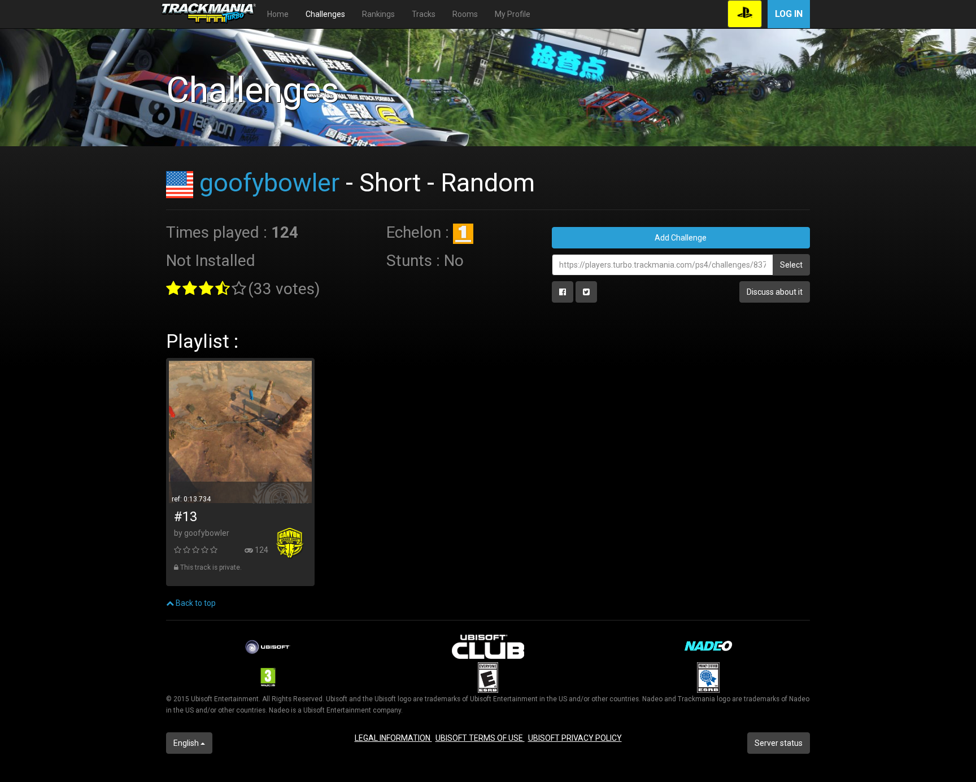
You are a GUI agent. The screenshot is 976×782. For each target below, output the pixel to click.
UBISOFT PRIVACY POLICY (575, 737)
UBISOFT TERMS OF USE (480, 737)
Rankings (378, 14)
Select (791, 264)
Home (278, 14)
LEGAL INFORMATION (393, 737)
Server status (779, 743)
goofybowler (269, 183)
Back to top (195, 603)
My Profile (512, 14)
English (187, 743)
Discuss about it (775, 291)
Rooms (465, 14)
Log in (789, 13)
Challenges (325, 14)
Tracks (423, 14)
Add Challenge (681, 237)
